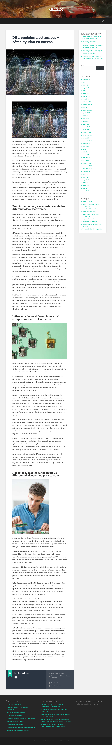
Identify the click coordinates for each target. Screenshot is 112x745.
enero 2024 (86, 160)
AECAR (56, 9)
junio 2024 (86, 146)
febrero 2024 (86, 157)
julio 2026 (85, 82)
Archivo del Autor (16, 677)
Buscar (83, 65)
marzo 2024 (86, 155)
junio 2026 (86, 85)
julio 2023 (85, 174)
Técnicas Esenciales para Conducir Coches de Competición (93, 46)
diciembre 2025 (87, 102)
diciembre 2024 (87, 132)
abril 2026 (85, 90)
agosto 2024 (86, 143)
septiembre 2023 (87, 169)
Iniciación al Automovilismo (91, 209)
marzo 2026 (86, 93)
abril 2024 (85, 152)
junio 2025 (86, 118)
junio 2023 (86, 177)
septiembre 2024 (87, 141)
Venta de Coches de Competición (92, 229)
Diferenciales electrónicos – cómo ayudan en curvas (35, 39)
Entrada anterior (55, 683)
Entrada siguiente (56, 686)
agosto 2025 (86, 113)
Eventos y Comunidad (89, 201)
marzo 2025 (86, 124)
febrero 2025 (86, 127)
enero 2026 (86, 99)
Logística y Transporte (89, 211)
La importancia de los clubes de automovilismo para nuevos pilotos (93, 57)
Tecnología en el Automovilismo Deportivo (21, 727)
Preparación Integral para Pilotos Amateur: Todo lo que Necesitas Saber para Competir (92, 52)
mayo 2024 (86, 149)
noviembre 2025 (87, 104)
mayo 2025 (86, 121)
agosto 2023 (86, 171)
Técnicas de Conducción (90, 221)
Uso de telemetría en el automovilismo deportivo (90, 42)
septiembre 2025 (87, 110)
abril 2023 (85, 182)
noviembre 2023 (87, 166)
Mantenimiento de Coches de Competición (21, 718)
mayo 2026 (86, 88)
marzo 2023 (86, 185)
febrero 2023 (86, 188)
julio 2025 (85, 116)
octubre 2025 (86, 107)
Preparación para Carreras (90, 219)
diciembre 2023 (87, 163)
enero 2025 (86, 130)
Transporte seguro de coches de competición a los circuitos (92, 37)
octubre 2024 (86, 138)
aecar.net (50, 741)
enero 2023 (86, 191)
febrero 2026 (86, 96)
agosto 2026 (86, 79)
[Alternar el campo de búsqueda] (103, 21)
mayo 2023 (86, 180)
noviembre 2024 (87, 135)
